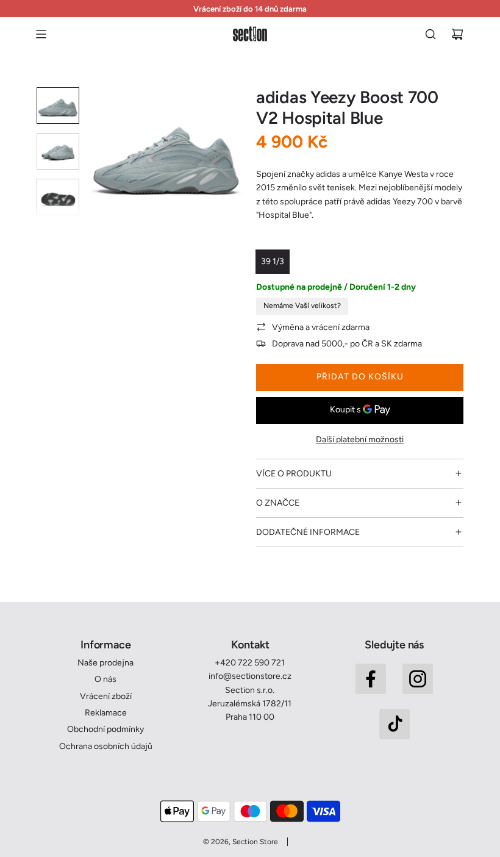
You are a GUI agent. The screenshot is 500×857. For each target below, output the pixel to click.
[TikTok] (394, 724)
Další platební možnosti (360, 439)
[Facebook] (370, 678)
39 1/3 (272, 261)
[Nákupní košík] (457, 34)
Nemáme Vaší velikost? (302, 305)
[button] (98, 153)
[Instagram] (417, 678)
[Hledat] (430, 34)
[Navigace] (40, 34)
